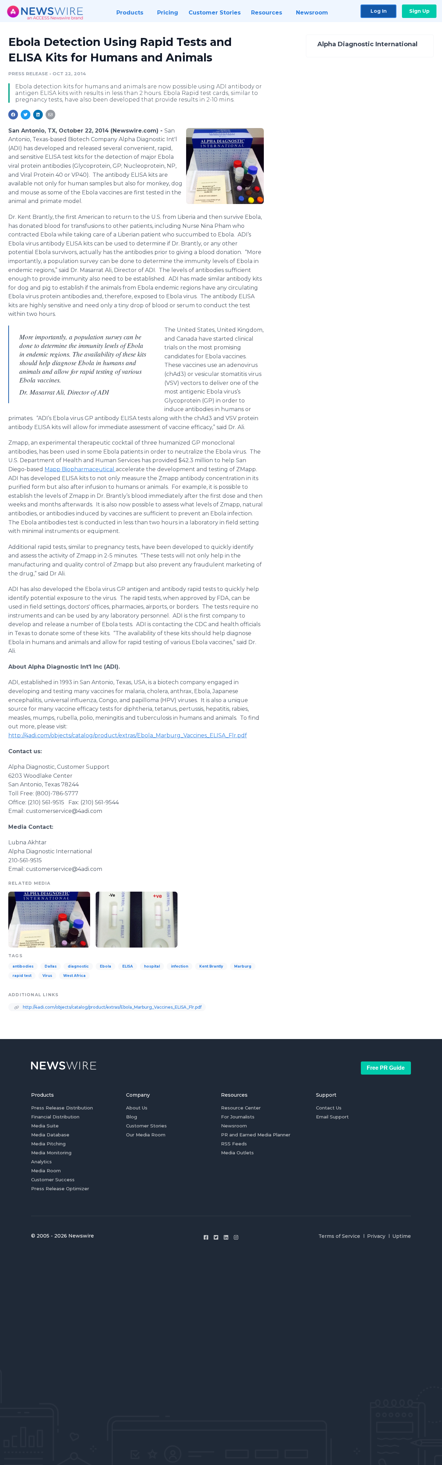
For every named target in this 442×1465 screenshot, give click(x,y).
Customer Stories (146, 1125)
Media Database (50, 1134)
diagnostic (78, 966)
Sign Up (419, 11)
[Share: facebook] (13, 115)
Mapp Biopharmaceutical (80, 469)
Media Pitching (48, 1143)
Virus (47, 975)
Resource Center (241, 1107)
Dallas (51, 966)
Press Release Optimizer (60, 1188)
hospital (152, 966)
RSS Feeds (234, 1143)
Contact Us (329, 1107)
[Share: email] (50, 115)
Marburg (242, 966)
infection (179, 966)
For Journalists (237, 1116)
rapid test (21, 975)
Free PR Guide (386, 1068)
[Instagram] (236, 1237)
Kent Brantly (211, 966)
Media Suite (45, 1125)
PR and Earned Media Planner (255, 1134)
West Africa (74, 975)
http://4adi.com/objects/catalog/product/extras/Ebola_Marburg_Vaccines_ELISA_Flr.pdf (127, 735)
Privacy (376, 1236)
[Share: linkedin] (38, 115)
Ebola (105, 966)
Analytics (41, 1161)
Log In (379, 11)
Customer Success (53, 1179)
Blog (131, 1116)
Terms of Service (339, 1236)
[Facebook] (206, 1237)
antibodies (22, 966)
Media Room (46, 1170)
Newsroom (234, 1125)
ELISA (127, 966)
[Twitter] (216, 1237)
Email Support (332, 1116)
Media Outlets (237, 1152)
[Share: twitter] (25, 115)
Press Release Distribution (62, 1107)
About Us (136, 1107)
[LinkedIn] (226, 1237)
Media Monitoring (51, 1152)
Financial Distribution (55, 1116)
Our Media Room (145, 1134)
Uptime (401, 1236)
